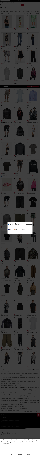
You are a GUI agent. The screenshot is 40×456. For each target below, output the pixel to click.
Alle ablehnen (20, 454)
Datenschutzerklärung (8, 443)
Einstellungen (28, 454)
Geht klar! (11, 454)
